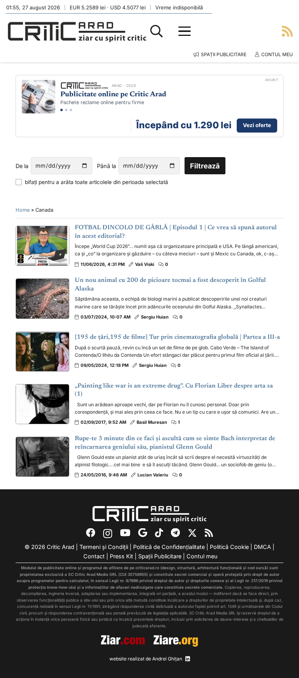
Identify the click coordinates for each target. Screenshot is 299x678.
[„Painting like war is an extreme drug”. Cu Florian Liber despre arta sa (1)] (42, 404)
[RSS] (209, 533)
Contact (94, 556)
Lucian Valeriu (152, 475)
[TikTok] (159, 533)
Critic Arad (60, 546)
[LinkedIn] (187, 659)
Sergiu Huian (155, 317)
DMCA (262, 546)
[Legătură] (287, 31)
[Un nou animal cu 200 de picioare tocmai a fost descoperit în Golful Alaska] (42, 298)
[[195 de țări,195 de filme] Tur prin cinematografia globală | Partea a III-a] (42, 351)
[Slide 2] (66, 110)
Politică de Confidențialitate (169, 546)
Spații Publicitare (159, 556)
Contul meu (202, 556)
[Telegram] (175, 533)
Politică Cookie (229, 546)
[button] (156, 31)
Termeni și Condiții (103, 546)
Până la (106, 166)
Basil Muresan (152, 422)
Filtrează (205, 166)
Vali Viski (144, 264)
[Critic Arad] (77, 31)
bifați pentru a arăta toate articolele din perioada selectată (96, 182)
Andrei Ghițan (167, 659)
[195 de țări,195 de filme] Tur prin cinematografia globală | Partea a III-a (177, 337)
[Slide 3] (71, 110)
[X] (192, 533)
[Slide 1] (61, 110)
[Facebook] (90, 533)
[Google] (142, 533)
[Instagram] (107, 533)
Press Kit (121, 556)
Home (23, 210)
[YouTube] (125, 533)
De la (22, 166)
